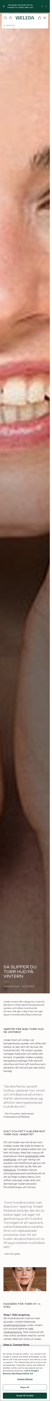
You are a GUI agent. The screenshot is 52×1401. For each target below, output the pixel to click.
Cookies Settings (25, 1379)
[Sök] (5, 18)
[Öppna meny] (44, 18)
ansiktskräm (32, 1156)
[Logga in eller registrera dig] (10, 18)
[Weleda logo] (25, 18)
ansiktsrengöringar (14, 1325)
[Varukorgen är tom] (39, 18)
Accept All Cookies (25, 1396)
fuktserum (9, 1170)
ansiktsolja (9, 1159)
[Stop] (3, 6)
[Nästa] (46, 6)
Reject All (25, 1387)
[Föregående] (42, 6)
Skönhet (10, 25)
